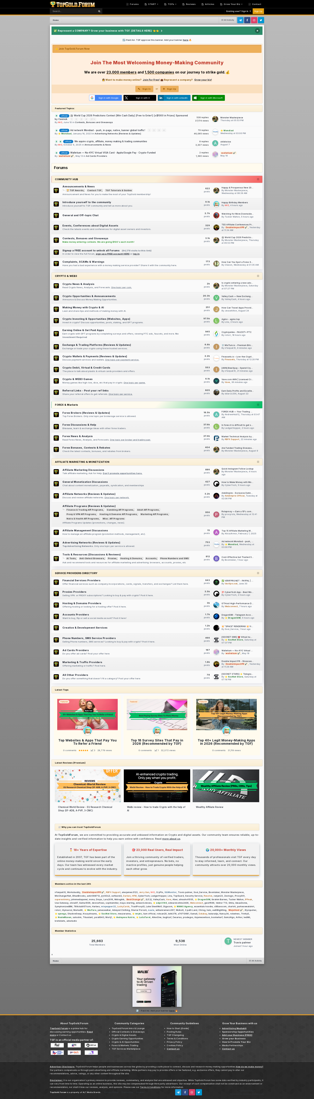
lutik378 (172, 913)
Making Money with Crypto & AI (83, 307)
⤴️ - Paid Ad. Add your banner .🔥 (157, 1010)
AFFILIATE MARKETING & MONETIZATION (82, 461)
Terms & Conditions (177, 1038)
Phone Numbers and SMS (174, 558)
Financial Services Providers (81, 580)
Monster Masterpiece (231, 117)
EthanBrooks (79, 896)
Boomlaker (230, 560)
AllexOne (157, 917)
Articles (209, 4)
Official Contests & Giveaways (128, 1031)
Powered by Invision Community (247, 1094)
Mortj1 (108, 917)
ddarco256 (231, 393)
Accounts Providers (75, 614)
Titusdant (88, 917)
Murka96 (78, 910)
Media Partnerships (232, 1045)
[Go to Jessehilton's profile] (216, 309)
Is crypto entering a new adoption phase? (243, 283)
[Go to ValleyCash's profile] (216, 298)
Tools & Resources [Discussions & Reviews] (91, 554)
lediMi (247, 917)
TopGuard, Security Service (187, 896)
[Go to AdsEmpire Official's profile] (216, 496)
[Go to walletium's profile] (215, 154)
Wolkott (180, 910)
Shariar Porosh (139, 910)
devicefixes (98, 903)
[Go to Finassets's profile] (216, 358)
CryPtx (159, 892)
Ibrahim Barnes (219, 899)
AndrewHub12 (232, 414)
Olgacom (168, 906)
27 (92, 119)
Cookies (140, 1092)
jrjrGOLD (105, 896)
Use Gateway (62, 903)
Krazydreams (90, 913)
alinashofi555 (186, 899)
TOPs (170, 4)
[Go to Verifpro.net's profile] (216, 582)
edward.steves (144, 903)
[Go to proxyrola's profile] (216, 514)
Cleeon (228, 265)
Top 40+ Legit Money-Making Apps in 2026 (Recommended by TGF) (226, 742)
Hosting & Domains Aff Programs (118, 514)
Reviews (190, 4)
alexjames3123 (130, 892)
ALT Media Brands (92, 1092)
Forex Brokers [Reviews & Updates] (86, 412)
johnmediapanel (79, 899)
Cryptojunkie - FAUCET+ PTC (237, 332)
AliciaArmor (231, 533)
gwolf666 (209, 903)
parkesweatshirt (245, 906)
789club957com (82, 906)
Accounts (151, 558)
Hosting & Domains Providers (81, 603)
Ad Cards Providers (96, 156)
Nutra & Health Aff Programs (83, 518)
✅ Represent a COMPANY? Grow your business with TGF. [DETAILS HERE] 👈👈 (106, 30)
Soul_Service (232, 629)
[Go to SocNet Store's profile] (216, 640)
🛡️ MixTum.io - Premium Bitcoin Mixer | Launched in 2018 (251, 345)
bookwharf (217, 917)
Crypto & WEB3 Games (77, 379)
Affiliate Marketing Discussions (83, 469)
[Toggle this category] (258, 179)
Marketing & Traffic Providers (82, 662)
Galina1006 (85, 903)
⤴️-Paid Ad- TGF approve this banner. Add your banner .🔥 (157, 40)
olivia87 (74, 903)
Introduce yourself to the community (86, 202)
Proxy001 (240, 896)
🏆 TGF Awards (75, 190)
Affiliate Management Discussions (85, 530)
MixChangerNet (63, 896)
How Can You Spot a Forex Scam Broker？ (243, 262)
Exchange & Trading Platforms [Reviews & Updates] (96, 344)
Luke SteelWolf (154, 906)
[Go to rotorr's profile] (216, 334)
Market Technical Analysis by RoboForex (243, 436)
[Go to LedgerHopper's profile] (216, 427)
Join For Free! (151, 79)
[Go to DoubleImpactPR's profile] (216, 227)
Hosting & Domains (131, 558)
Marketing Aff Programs (154, 514)
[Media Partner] (57, 1045)
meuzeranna (124, 913)
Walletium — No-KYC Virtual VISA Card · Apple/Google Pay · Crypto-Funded (113, 152)
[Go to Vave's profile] (216, 381)
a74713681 (183, 913)
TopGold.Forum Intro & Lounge (128, 1028)
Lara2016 (108, 899)
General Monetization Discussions (85, 481)
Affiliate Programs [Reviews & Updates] (89, 506)
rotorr (228, 335)
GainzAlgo (229, 917)
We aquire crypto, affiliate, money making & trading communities (110, 141)
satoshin (77, 917)
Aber (175, 899)
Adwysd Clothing (121, 910)
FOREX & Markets (66, 404)
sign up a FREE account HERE (113, 253)
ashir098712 (93, 896)
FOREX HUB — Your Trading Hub (238, 412)
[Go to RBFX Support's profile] (216, 438)
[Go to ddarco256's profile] (216, 392)
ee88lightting (219, 910)
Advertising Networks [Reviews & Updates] (118, 133)
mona (92, 899)
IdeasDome (241, 903)
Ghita (231, 903)
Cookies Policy (175, 1045)
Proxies (112, 558)
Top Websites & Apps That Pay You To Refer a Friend (87, 742)
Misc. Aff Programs (114, 518)
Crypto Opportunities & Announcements (89, 296)
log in (136, 253)
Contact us (65, 1035)
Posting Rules (174, 1031)
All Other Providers (75, 674)
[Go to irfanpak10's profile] (216, 347)
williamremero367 (165, 910)
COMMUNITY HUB (66, 179)
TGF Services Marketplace (126, 1048)
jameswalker (104, 910)
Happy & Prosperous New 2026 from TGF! (243, 188)
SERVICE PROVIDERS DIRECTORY (76, 573)
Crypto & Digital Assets (124, 1035)
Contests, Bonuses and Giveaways (94, 122)
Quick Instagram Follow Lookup (238, 469)
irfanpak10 (230, 348)
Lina (227, 322)
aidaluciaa (225, 141)
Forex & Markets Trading (125, 1045)
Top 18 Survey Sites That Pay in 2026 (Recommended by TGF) (157, 742)
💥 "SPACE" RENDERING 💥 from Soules (242, 626)
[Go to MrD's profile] (216, 204)
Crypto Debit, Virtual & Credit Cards (86, 367)
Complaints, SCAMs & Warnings (83, 261)
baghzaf (167, 917)
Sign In (146, 89)
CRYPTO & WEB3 (66, 276)
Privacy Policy (174, 1042)
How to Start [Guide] (178, 1028)
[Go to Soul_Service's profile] (216, 628)
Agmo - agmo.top (231, 319)
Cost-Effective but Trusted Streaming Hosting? (246, 557)
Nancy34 (224, 913)
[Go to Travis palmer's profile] (228, 941)
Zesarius (177, 917)
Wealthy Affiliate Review (209, 807)
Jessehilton (231, 310)
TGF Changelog (175, 1035)
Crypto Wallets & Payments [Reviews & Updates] (94, 356)
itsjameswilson (202, 917)
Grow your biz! (203, 79)
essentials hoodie (203, 906)
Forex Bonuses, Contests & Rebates (86, 447)
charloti (232, 906)
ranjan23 (218, 896)
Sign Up (258, 11)
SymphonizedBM (63, 906)
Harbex (96, 906)
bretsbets (60, 921)
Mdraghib (119, 899)
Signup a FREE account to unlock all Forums (91, 250)
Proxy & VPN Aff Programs (81, 514)
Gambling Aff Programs (120, 510)
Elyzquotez (250, 910)
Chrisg (202, 910)
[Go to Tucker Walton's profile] (216, 215)
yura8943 (99, 917)
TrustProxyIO (138, 906)
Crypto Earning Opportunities (127, 1038)
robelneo (235, 913)
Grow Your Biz (231, 4)
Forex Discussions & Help (79, 424)
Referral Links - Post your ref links (85, 390)
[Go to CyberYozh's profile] (216, 484)
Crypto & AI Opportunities (125, 1042)
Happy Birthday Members (235, 202)
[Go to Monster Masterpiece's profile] (215, 119)
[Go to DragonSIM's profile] (216, 616)
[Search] (99, 11)
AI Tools (71, 558)
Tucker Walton (232, 217)
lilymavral (67, 910)
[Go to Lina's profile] (216, 321)
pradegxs (188, 917)
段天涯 (149, 899)
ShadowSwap (75, 913)
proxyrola (230, 514)
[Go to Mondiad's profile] (215, 132)
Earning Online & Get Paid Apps (83, 330)
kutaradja (213, 913)
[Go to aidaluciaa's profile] (215, 143)
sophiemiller (112, 903)
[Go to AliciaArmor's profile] (216, 532)
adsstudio (72, 921)
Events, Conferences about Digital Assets (90, 225)
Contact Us (127, 1092)
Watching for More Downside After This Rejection (247, 214)
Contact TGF (94, 190)
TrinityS (245, 913)
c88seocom (220, 906)
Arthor (239, 917)
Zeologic (229, 896)
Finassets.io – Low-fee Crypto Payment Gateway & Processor (254, 357)
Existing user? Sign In (238, 11)
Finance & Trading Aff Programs (85, 510)
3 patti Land (191, 910)
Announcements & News (98, 144)
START (152, 4)
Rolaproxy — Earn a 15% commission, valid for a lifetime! (251, 511)
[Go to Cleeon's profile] (216, 264)
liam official (149, 913)
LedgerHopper (232, 428)
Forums (134, 4)
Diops (99, 899)
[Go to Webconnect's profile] (216, 605)
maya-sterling (127, 903)
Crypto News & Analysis (78, 284)
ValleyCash (230, 299)
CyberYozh (231, 485)
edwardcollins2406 (178, 903)
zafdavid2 (116, 896)
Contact (256, 4)
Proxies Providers (74, 591)
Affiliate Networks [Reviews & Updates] (88, 493)
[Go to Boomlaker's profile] (216, 558)
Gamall (193, 913)
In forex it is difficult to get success (240, 425)
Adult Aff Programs (148, 510)
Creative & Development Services (85, 627)
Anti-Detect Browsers (91, 558)
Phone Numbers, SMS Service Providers (89, 638)
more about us (171, 838)
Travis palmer (185, 892)
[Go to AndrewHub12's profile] (216, 414)
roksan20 (162, 913)
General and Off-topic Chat (80, 215)
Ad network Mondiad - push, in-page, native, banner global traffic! (108, 130)
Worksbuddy (73, 892)
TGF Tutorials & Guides (118, 190)
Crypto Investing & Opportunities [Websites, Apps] (96, 318)
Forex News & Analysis (77, 436)
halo (209, 910)
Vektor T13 (221, 903)
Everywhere (85, 11)
